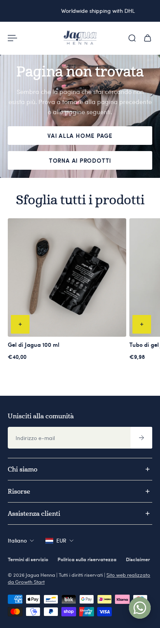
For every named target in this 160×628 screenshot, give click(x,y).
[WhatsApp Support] (140, 608)
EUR (61, 540)
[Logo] (80, 38)
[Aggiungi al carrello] (20, 324)
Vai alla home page (80, 135)
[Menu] (12, 38)
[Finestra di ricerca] (132, 38)
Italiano (17, 540)
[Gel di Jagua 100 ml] (67, 277)
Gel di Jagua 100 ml (33, 344)
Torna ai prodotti (80, 160)
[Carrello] (147, 38)
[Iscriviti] (141, 438)
